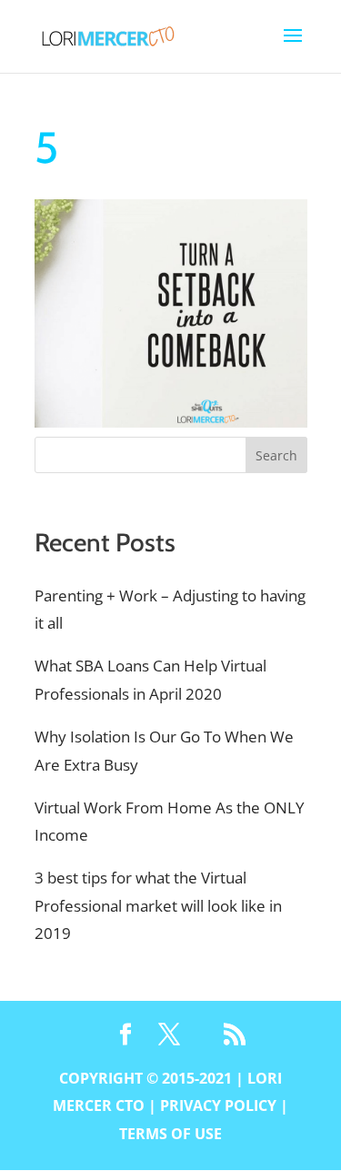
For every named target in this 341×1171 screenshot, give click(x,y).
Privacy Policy (218, 1105)
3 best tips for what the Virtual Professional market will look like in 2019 (158, 905)
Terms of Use (170, 1134)
